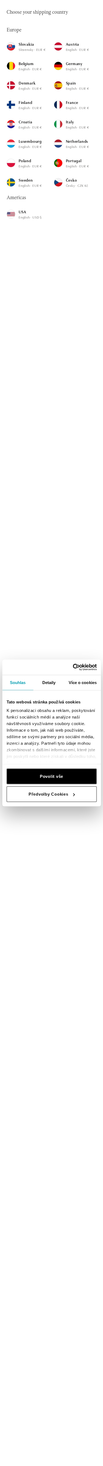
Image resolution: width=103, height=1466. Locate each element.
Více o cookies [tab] (83, 682)
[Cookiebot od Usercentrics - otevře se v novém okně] (73, 667)
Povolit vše (51, 776)
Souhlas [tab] (18, 682)
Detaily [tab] (49, 682)
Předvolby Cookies (48, 794)
